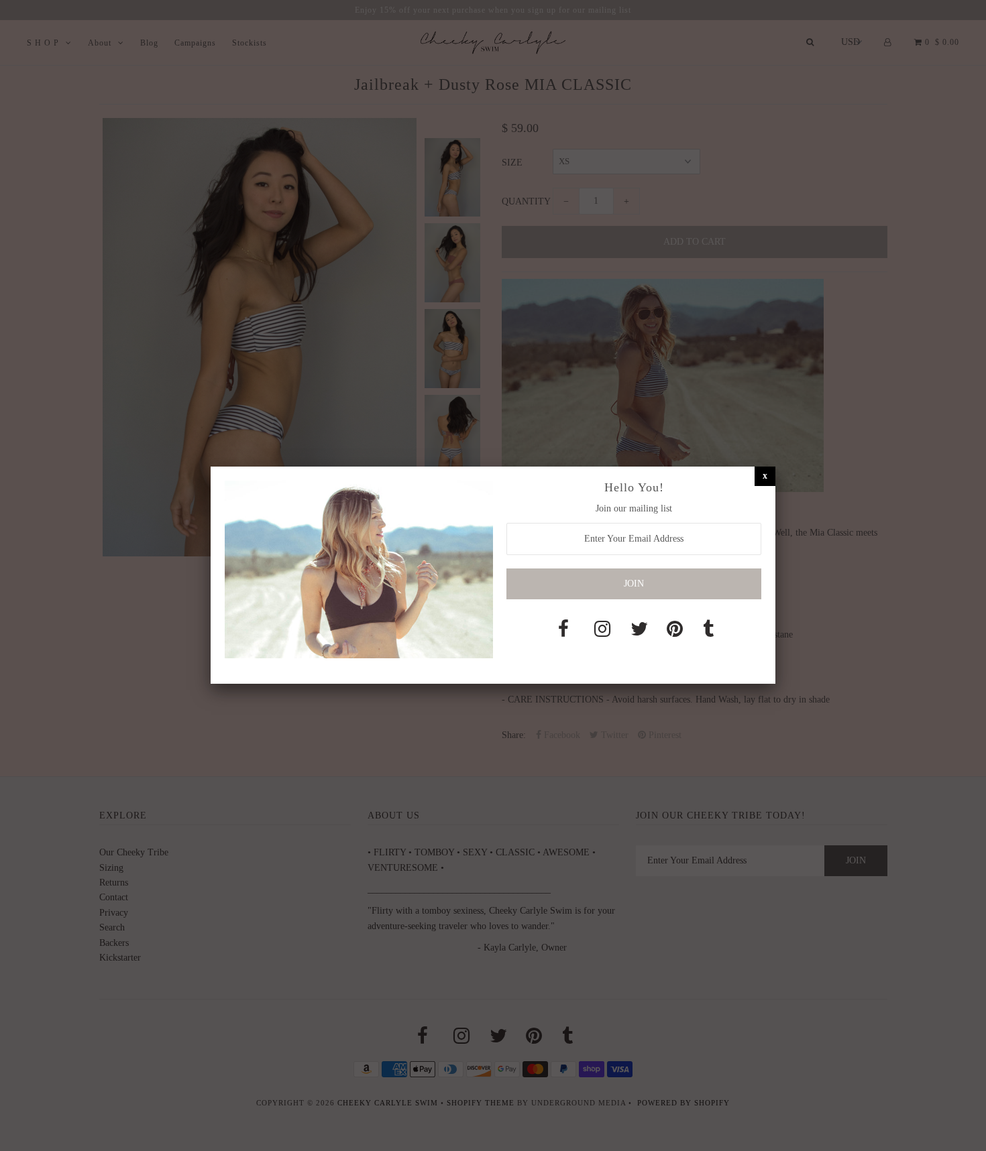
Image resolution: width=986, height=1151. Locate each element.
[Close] (765, 476)
